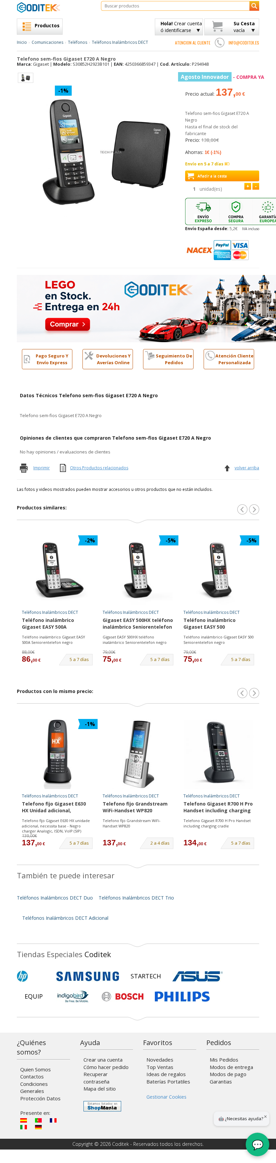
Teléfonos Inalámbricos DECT (120, 42)
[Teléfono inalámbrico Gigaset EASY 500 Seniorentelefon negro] (218, 570)
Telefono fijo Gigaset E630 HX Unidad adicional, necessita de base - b (54, 807)
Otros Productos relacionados (99, 468)
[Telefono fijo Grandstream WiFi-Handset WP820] (138, 754)
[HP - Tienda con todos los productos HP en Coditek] (33, 976)
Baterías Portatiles (168, 1081)
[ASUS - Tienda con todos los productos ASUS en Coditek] (197, 976)
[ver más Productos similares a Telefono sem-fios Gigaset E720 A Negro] (254, 509)
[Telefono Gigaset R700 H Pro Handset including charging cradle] (218, 754)
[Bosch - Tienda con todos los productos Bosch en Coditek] (122, 996)
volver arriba (247, 468)
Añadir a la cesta (212, 175)
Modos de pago (228, 1074)
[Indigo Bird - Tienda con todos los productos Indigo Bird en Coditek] (73, 996)
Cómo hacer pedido (106, 1067)
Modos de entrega (231, 1067)
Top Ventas (159, 1067)
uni (211, 189)
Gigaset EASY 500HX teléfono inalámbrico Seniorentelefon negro (138, 624)
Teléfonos (77, 42)
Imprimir (41, 468)
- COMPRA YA (222, 77)
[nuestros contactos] (219, 42)
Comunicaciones (47, 42)
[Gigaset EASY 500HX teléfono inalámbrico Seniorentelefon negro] (138, 570)
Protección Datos (40, 1098)
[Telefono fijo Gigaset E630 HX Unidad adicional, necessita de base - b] (57, 754)
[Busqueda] (254, 6)
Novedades (159, 1059)
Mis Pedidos (224, 1059)
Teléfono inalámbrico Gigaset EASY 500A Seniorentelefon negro (49, 624)
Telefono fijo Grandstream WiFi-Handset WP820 (135, 807)
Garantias (221, 1081)
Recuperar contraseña (96, 1078)
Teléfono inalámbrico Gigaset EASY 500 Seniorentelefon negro (211, 624)
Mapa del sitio (99, 1088)
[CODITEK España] (54, 7)
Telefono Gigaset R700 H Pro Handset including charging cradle (218, 807)
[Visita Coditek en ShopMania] (102, 1106)
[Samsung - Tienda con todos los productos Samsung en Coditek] (87, 976)
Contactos (32, 1076)
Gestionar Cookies (166, 1097)
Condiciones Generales (34, 1087)
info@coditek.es (244, 42)
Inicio (22, 42)
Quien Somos (35, 1069)
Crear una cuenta (103, 1059)
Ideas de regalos (166, 1074)
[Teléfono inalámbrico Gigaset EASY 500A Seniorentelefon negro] (57, 570)
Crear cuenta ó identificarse (181, 26)
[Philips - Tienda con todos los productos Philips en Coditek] (182, 996)
